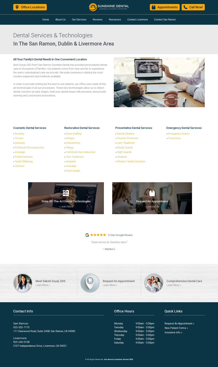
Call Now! (196, 7)
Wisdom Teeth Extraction (130, 161)
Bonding (18, 133)
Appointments (167, 7)
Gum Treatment (73, 156)
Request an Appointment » (179, 323)
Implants (70, 161)
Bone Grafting (72, 133)
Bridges (69, 138)
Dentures (19, 142)
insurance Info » (173, 332)
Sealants (121, 156)
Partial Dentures (23, 156)
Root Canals (72, 170)
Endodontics (72, 142)
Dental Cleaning (124, 133)
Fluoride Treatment (126, 138)
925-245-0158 (21, 342)
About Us (60, 19)
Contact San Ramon (165, 19)
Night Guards (123, 152)
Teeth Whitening (23, 161)
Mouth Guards (124, 147)
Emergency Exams (177, 133)
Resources (115, 19)
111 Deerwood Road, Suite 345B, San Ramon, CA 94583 (44, 331)
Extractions (173, 138)
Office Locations (33, 7)
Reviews (97, 19)
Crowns (18, 138)
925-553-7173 (21, 327)
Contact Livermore (137, 19)
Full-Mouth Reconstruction (28, 147)
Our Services (79, 19)
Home (45, 19)
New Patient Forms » (176, 328)
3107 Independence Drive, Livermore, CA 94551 (40, 345)
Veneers (18, 166)
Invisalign (19, 152)
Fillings (68, 147)
